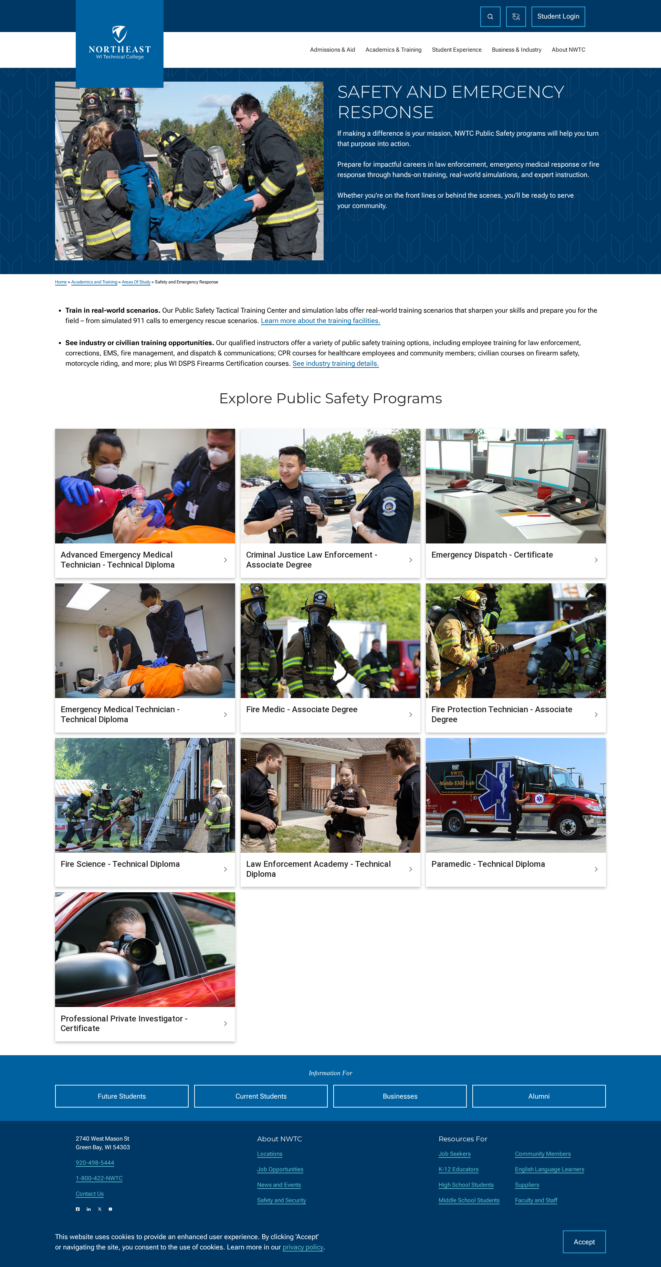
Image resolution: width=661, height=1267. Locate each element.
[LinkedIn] (89, 1209)
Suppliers (527, 1185)
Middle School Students (469, 1200)
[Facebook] (78, 1209)
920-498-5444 (95, 1163)
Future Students (122, 1096)
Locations (269, 1154)
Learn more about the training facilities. (320, 320)
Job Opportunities (280, 1169)
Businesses (400, 1096)
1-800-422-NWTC (99, 1178)
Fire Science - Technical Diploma (120, 864)
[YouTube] (110, 1209)
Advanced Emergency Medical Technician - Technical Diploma (118, 560)
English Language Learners (549, 1169)
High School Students (466, 1185)
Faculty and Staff (536, 1200)
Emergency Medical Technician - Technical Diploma (120, 714)
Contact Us (90, 1194)
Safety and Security (281, 1200)
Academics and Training (94, 281)
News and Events (279, 1185)
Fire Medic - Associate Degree (302, 709)
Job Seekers (455, 1154)
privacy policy (303, 1247)
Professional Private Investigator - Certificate (124, 1024)
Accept (584, 1242)
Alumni (539, 1096)
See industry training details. (336, 363)
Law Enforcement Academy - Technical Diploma (318, 869)
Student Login (558, 16)
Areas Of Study (136, 281)
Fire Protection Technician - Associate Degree (502, 714)
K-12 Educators (459, 1169)
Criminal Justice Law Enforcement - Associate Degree (311, 560)
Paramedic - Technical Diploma (488, 864)
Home (61, 281)
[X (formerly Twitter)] (100, 1209)
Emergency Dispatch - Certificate (492, 555)
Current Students (261, 1096)
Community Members (543, 1154)
